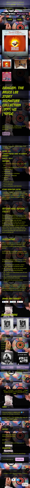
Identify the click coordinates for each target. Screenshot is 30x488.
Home (9, 19)
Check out (20, 4)
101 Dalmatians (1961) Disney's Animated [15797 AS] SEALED (21, 342)
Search (15, 471)
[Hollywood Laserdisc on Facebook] (6, 424)
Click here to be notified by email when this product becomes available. (13, 127)
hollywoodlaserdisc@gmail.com (15, 443)
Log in (8, 2)
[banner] (15, 13)
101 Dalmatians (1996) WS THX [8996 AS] (6, 374)
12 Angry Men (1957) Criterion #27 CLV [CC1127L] (22, 374)
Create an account (18, 2)
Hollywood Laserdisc (16, 473)
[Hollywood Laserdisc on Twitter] (2, 424)
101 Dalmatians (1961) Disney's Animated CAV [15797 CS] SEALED (6, 342)
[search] (24, 8)
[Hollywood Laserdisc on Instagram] (9, 424)
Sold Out (7, 333)
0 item (11, 4)
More (19, 19)
